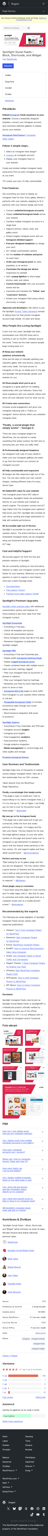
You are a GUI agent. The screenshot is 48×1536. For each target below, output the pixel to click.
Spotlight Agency (10, 722)
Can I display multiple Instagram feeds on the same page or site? (17, 1179)
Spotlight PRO (9, 651)
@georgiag (21, 810)
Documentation (13, 586)
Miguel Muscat (14, 1267)
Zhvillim (8, 94)
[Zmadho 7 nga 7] (42, 1087)
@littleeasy (21, 880)
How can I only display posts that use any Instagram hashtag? (17, 1132)
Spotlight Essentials (12, 623)
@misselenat (17, 904)
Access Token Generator (26, 311)
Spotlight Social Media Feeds (21, 1250)
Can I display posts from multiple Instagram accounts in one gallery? (18, 1141)
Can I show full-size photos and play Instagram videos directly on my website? (14, 1189)
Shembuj (29, 1436)
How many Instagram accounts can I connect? (13, 1151)
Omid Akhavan (14, 1292)
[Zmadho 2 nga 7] (42, 1033)
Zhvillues (6, 1466)
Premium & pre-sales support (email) (22, 594)
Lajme (5, 1441)
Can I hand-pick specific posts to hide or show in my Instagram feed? (18, 1200)
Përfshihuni (30, 1457)
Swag (29, 1470)
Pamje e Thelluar (9, 1355)
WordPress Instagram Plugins (26, 945)
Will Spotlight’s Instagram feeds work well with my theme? (16, 1209)
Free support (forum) (15, 590)
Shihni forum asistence (12, 1421)
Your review (7, 1397)
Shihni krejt (41, 1397)
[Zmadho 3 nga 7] (19, 1051)
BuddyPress (9, 1491)
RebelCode (12, 59)
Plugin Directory (9, 11)
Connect (10, 155)
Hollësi (8, 75)
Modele (28, 1449)
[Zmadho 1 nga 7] (19, 1033)
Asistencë (9, 100)
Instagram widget (38, 1349)
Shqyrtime (9, 81)
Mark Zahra (13, 1259)
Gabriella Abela (14, 1284)
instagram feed (39, 1344)
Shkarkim (8, 66)
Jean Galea (13, 1275)
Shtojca (28, 1445)
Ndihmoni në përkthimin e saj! (31, 19)
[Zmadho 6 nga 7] (42, 1069)
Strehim (5, 1445)
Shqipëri (11, 1502)
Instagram (15, 115)
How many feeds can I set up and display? (12, 1169)
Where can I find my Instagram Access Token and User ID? (16, 1160)
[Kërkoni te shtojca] (28, 28)
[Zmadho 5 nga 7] (19, 1069)
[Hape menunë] (44, 3)
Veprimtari (29, 1462)
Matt (5, 1483)
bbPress (7, 1487)
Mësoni (5, 1457)
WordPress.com (10, 1478)
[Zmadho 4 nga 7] (42, 1051)
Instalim (8, 88)
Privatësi (6, 1449)
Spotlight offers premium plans (16, 606)
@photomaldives (31, 853)
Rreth (4, 1436)
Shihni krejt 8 (40, 1333)
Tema (27, 1441)
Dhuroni (30, 1466)
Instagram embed (38, 1339)
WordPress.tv (9, 1470)
